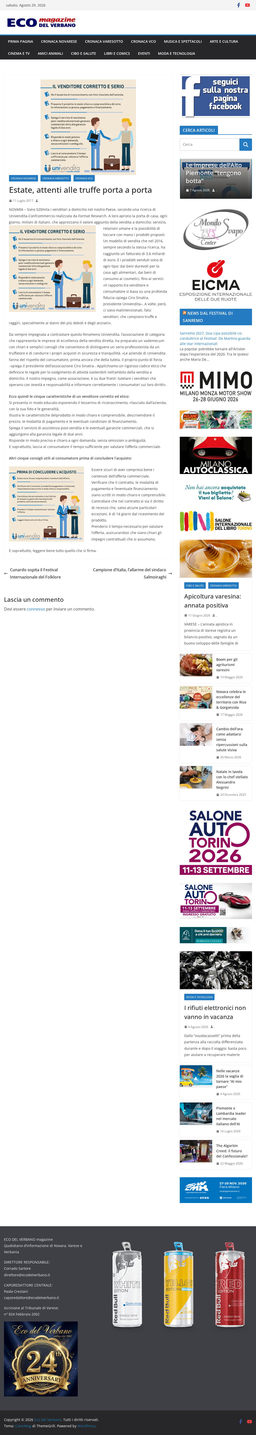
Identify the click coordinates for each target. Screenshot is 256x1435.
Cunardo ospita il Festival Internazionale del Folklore (35, 573)
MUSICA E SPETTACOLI (183, 41)
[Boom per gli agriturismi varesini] (196, 668)
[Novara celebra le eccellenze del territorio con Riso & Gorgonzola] (196, 703)
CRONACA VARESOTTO (104, 41)
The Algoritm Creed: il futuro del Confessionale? (232, 1150)
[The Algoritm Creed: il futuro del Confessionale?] (196, 1154)
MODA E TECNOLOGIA (176, 53)
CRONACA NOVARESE (59, 41)
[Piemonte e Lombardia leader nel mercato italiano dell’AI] (196, 1119)
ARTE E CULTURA (224, 41)
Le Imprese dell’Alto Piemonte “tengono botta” (187, 172)
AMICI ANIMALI (50, 53)
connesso (36, 609)
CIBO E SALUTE (83, 53)
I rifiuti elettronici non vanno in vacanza (215, 1012)
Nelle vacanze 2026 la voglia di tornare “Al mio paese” (229, 1078)
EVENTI (144, 53)
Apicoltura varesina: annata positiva (212, 600)
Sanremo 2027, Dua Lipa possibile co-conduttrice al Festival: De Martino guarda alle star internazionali (215, 338)
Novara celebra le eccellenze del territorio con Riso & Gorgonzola (231, 699)
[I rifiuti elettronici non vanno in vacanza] (216, 970)
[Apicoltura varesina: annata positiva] (216, 559)
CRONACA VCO (143, 41)
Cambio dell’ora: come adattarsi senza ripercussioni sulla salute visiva (231, 739)
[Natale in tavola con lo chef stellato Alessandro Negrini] (196, 783)
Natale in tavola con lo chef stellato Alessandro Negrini (232, 779)
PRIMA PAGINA (20, 41)
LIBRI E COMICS (117, 53)
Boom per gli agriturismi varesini (227, 664)
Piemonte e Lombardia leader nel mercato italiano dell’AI (231, 1116)
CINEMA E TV (19, 53)
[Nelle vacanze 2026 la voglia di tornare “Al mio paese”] (196, 1082)
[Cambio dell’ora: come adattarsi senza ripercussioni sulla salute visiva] (196, 743)
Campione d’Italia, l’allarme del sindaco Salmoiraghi (129, 573)
